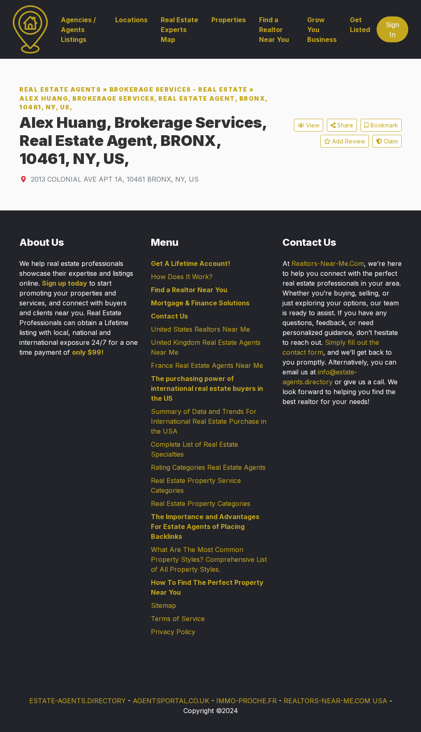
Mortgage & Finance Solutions (200, 303)
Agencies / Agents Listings (78, 30)
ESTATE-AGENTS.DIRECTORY (77, 701)
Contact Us (169, 316)
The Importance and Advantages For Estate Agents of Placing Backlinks (205, 526)
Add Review (348, 141)
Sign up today (64, 283)
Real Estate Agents (60, 89)
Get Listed (360, 25)
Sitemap (163, 605)
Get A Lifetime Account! (190, 263)
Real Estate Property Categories (200, 503)
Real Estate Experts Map (179, 30)
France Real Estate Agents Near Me (207, 365)
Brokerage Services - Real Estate (178, 89)
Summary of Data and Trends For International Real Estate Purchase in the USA (208, 421)
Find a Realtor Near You (274, 30)
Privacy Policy (173, 632)
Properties (228, 20)
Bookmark (383, 125)
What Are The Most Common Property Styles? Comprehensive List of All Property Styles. (209, 559)
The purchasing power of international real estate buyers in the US (207, 388)
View (311, 125)
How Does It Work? (182, 276)
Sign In (392, 30)
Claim (390, 141)
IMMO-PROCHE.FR (246, 701)
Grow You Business (322, 30)
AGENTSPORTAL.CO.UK (171, 701)
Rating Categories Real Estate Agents (208, 467)
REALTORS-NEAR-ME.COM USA (335, 701)
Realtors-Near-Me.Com (327, 263)
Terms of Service (178, 618)
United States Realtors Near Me (200, 329)
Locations (131, 20)
